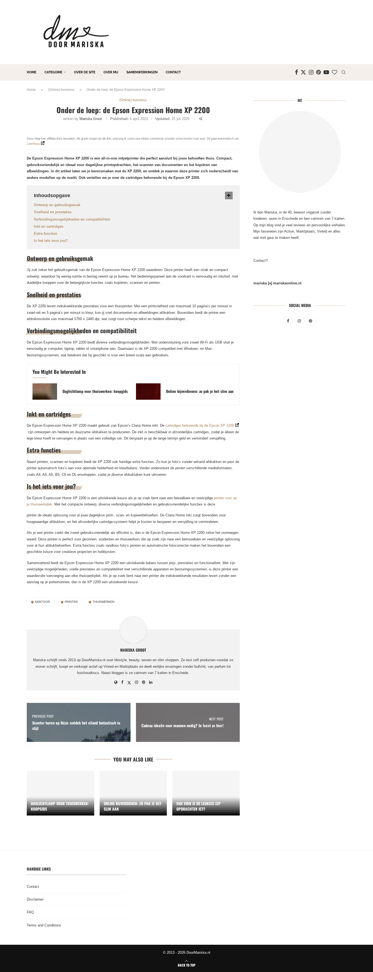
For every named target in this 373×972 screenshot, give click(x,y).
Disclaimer (35, 899)
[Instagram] (311, 72)
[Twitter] (303, 72)
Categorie (53, 72)
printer (71, 601)
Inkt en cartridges (48, 226)
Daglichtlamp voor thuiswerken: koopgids (95, 391)
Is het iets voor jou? (51, 241)
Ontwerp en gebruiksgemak (57, 205)
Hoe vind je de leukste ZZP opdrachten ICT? (198, 806)
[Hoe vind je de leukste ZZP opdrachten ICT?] (206, 793)
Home (31, 72)
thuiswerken (103, 601)
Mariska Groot (90, 119)
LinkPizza (33, 143)
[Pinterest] (318, 72)
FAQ (30, 912)
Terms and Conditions (44, 925)
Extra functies (45, 233)
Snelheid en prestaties (53, 212)
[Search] (343, 72)
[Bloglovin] (334, 72)
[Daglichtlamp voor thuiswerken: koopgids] (44, 391)
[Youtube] (326, 72)
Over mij (110, 72)
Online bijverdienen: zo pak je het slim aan (199, 391)
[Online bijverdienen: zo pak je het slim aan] (148, 391)
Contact (173, 72)
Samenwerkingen (142, 72)
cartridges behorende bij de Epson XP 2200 (199, 425)
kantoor (42, 601)
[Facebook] (296, 72)
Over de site (84, 72)
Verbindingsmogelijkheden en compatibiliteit (72, 219)
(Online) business (61, 90)
